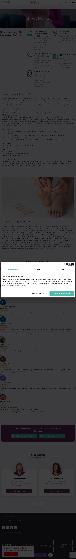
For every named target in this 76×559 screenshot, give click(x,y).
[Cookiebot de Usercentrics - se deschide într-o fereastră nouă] (66, 264)
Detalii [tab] (38, 269)
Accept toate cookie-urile (62, 293)
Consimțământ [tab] (13, 269)
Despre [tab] (63, 269)
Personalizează (37, 293)
